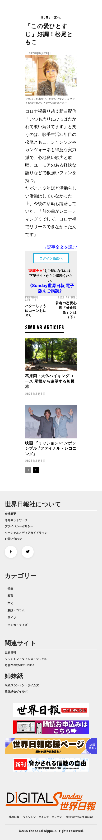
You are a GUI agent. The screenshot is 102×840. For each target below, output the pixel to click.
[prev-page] (28, 470)
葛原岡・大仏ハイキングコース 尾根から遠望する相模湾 (50, 381)
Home (45, 16)
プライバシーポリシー (19, 526)
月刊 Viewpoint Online (19, 665)
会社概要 (10, 514)
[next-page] (36, 470)
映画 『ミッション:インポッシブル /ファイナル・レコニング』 (51, 448)
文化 (57, 16)
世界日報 (10, 652)
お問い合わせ (13, 539)
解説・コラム (16, 610)
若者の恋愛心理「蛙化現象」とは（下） (66, 309)
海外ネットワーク (16, 520)
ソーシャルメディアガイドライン (26, 533)
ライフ (12, 617)
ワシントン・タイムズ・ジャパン (26, 659)
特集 (10, 588)
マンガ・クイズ (18, 625)
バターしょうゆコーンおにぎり (35, 310)
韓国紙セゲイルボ (16, 691)
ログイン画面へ (51, 258)
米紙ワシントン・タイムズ (22, 685)
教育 (10, 596)
